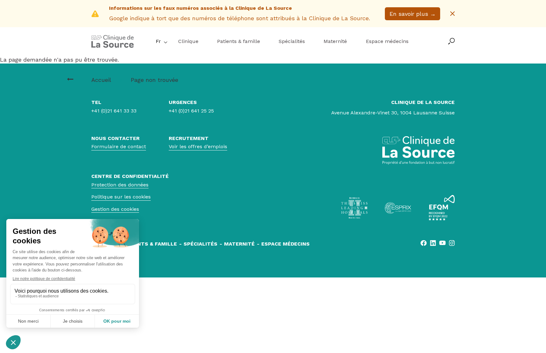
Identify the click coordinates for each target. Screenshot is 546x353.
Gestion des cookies (115, 209)
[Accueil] (112, 45)
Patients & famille (238, 41)
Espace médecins (387, 41)
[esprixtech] (398, 208)
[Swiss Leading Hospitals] (354, 207)
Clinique (188, 41)
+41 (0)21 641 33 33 (113, 111)
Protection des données (120, 185)
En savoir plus (413, 13)
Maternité (335, 41)
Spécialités (292, 41)
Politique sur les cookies (121, 197)
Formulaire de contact (118, 146)
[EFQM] (441, 208)
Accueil (101, 79)
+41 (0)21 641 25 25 (191, 111)
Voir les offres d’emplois (198, 146)
